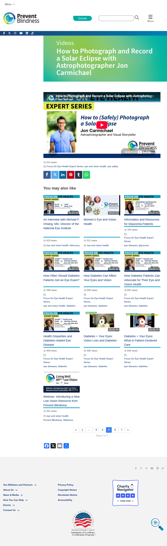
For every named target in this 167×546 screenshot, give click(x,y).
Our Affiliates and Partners (18, 484)
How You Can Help (13, 500)
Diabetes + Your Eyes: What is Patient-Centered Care (140, 341)
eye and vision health (95, 166)
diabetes (71, 305)
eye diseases (131, 245)
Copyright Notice (67, 490)
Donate (82, 18)
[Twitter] (55, 175)
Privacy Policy (66, 484)
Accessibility (65, 500)
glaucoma (144, 245)
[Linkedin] (62, 175)
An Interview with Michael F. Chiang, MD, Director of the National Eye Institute (61, 224)
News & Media (11, 495)
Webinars (68, 420)
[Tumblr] (78, 175)
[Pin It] (70, 175)
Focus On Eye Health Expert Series (65, 166)
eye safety (112, 166)
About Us (8, 490)
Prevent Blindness (52, 420)
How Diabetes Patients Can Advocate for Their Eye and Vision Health (142, 280)
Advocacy (75, 245)
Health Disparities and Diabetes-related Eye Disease (57, 341)
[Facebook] (47, 175)
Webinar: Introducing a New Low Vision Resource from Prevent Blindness (61, 401)
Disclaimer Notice (67, 495)
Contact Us (9, 510)
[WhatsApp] (86, 175)
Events (7, 505)
